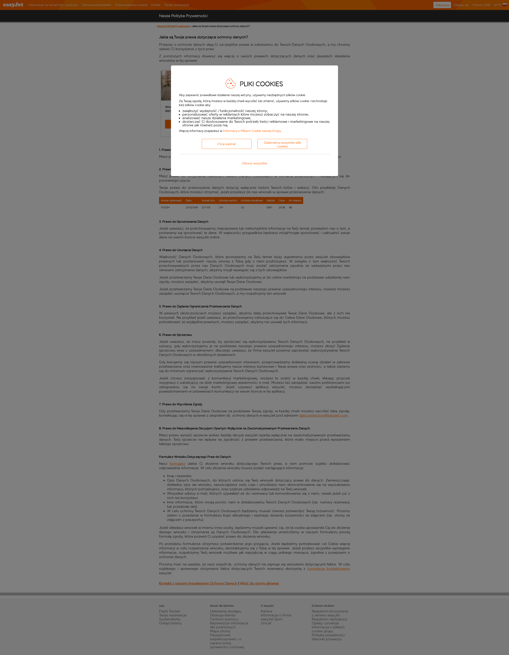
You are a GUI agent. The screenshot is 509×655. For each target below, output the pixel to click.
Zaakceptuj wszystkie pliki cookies (282, 144)
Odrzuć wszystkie (254, 163)
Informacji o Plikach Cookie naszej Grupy (252, 131)
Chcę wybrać (226, 144)
